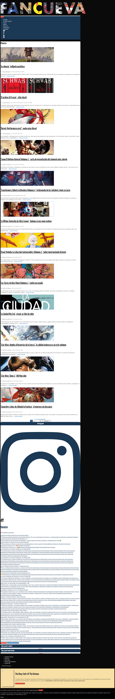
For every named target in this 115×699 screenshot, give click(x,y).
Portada (5, 19)
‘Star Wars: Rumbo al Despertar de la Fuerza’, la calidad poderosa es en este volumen (33, 345)
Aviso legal (7, 660)
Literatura (5, 29)
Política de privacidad (10, 661)
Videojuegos (6, 27)
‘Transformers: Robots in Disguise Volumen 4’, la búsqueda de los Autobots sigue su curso (35, 190)
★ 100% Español (7, 21)
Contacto (7, 658)
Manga (5, 24)
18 (41, 421)
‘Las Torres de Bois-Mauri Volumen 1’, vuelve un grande (22, 283)
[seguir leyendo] (11, 76)
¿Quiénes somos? (9, 656)
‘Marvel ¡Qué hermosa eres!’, (19, 128)
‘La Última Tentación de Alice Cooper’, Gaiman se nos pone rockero (26, 221)
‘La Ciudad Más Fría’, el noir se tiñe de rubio (17, 314)
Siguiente (47, 421)
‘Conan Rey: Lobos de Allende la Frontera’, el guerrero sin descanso (26, 407)
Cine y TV (5, 26)
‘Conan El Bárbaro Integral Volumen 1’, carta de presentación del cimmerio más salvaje (34, 159)
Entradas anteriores (40, 419)
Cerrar (2, 697)
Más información (34, 690)
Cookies (7, 663)
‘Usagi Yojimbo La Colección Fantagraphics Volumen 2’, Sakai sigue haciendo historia (33, 252)
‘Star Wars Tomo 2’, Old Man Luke (13, 376)
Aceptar (41, 690)
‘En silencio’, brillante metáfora (13, 66)
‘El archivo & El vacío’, (13, 97)
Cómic (4, 22)
